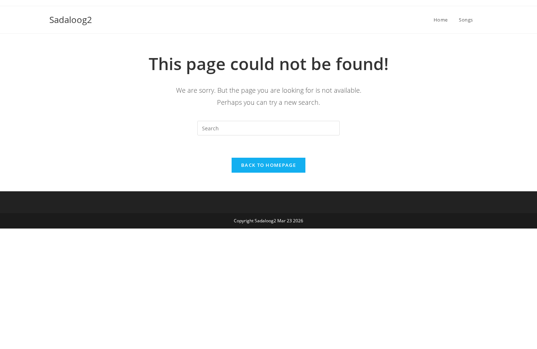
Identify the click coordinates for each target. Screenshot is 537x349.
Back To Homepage (268, 165)
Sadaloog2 (70, 20)
